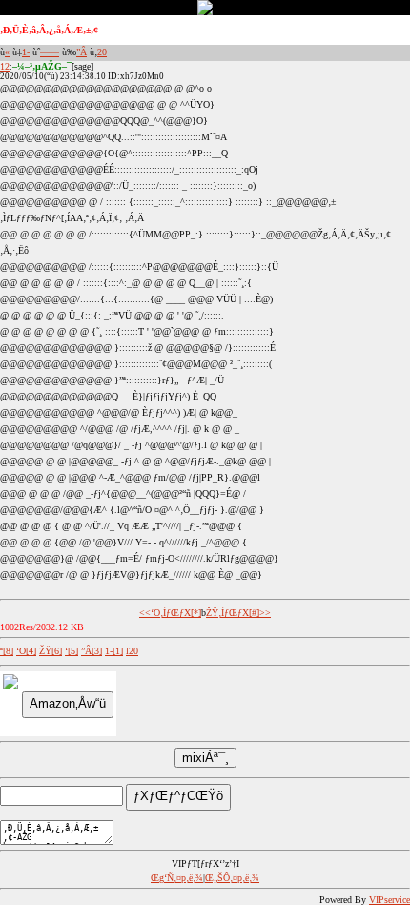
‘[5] (71, 651)
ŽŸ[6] (50, 651)
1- (26, 52)
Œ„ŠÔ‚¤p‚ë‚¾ (232, 878)
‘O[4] (26, 651)
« (7, 52)
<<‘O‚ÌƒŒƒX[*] (170, 612)
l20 (132, 651)
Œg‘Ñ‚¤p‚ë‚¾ (177, 878)
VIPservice (389, 900)
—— (49, 52)
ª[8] (6, 651)
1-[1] (114, 651)
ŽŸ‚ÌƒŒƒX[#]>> (238, 612)
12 (5, 66)
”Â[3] (91, 651)
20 (102, 52)
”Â (81, 52)
